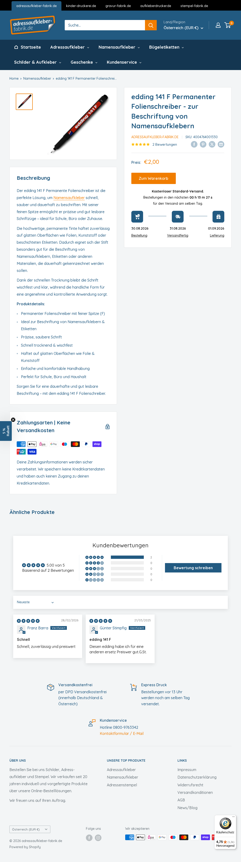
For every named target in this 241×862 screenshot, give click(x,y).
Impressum (186, 769)
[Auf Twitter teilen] (212, 144)
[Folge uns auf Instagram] (98, 838)
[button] (94, 557)
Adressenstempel (122, 785)
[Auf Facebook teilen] (194, 144)
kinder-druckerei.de (81, 6)
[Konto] (218, 25)
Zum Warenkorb (153, 178)
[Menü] (233, 818)
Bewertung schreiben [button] (193, 567)
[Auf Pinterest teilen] (203, 144)
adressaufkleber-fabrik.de (36, 6)
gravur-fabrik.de (118, 6)
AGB (181, 800)
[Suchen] (151, 25)
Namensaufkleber (37, 78)
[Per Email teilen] (221, 144)
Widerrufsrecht (190, 785)
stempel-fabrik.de (194, 6)
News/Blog (187, 807)
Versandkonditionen (195, 792)
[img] (28, 621)
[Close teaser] (13, 419)
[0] (228, 25)
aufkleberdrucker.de (155, 6)
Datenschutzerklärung (197, 777)
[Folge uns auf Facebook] (89, 838)
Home (14, 78)
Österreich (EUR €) (26, 829)
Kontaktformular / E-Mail (122, 733)
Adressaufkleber (121, 769)
